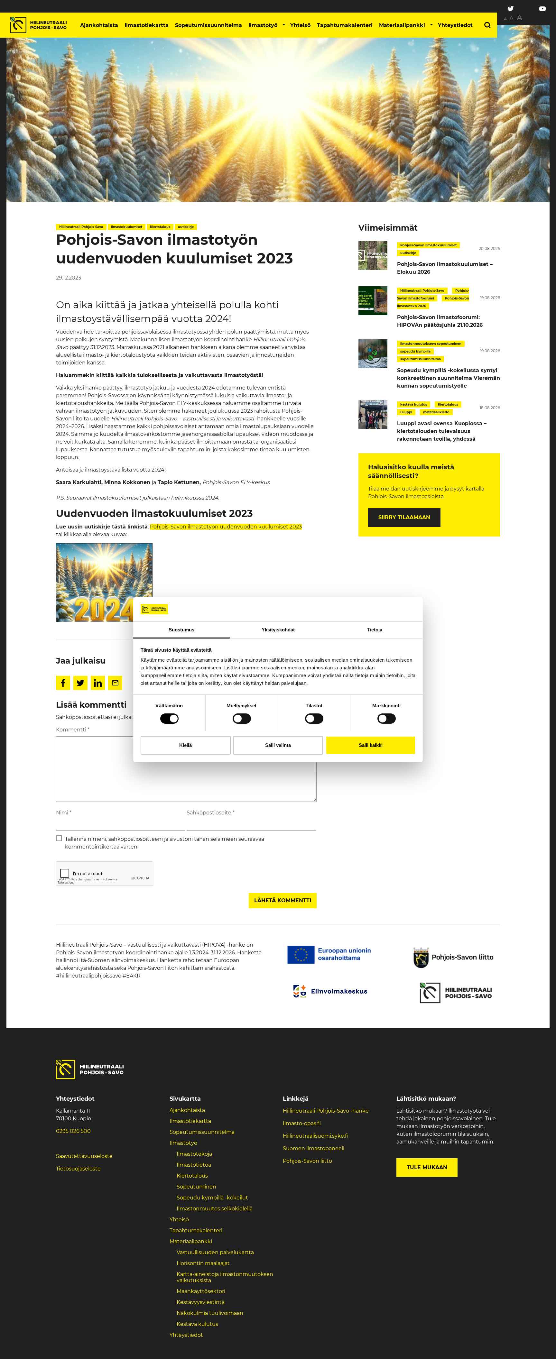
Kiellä (185, 745)
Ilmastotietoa (194, 1165)
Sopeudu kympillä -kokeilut (212, 1198)
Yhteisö (300, 25)
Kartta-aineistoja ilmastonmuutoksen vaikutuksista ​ (225, 1277)
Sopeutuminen (196, 1187)
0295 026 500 (73, 1131)
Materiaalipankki (402, 25)
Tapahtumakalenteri (345, 25)
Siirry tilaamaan (404, 517)
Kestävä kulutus (197, 1324)
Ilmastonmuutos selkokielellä (215, 1209)
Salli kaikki (371, 745)
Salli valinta (278, 745)
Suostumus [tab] (181, 629)
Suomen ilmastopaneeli (313, 1148)
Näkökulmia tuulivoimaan (210, 1313)
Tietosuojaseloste (78, 1169)
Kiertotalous (192, 1176)
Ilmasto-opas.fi (302, 1123)
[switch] (242, 718)
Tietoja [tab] (374, 629)
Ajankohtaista (99, 25)
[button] (284, 25)
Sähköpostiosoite (211, 813)
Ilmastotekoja (194, 1154)
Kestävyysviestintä (201, 1302)
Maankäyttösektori (201, 1291)
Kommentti (72, 730)
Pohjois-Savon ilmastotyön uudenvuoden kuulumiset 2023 (226, 527)
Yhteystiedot (455, 25)
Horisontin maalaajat (203, 1263)
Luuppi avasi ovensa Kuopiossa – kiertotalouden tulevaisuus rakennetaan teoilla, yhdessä (441, 431)
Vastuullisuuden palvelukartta (215, 1252)
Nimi (63, 813)
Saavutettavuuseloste (84, 1156)
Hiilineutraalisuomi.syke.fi (315, 1136)
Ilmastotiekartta (147, 25)
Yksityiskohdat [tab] (278, 629)
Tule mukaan (427, 1167)
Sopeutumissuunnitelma (208, 25)
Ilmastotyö (262, 25)
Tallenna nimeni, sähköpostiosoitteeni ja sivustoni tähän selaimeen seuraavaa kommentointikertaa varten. (164, 843)
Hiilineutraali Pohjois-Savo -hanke (326, 1111)
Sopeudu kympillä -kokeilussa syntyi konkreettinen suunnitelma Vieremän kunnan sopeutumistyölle (448, 378)
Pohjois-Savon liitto (307, 1161)
